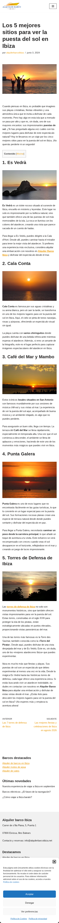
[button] (54, 861)
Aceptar (29, 894)
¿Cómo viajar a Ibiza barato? (17, 797)
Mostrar (20, 154)
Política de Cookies (19, 919)
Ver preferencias (29, 911)
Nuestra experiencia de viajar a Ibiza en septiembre (28, 786)
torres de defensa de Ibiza (21, 606)
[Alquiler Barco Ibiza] (11, 6)
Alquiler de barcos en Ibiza (15, 763)
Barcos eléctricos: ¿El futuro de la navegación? (26, 791)
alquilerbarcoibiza (15, 52)
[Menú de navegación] (53, 6)
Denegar (29, 902)
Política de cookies (11, 882)
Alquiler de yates (10, 770)
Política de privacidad (38, 919)
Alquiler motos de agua (14, 767)
